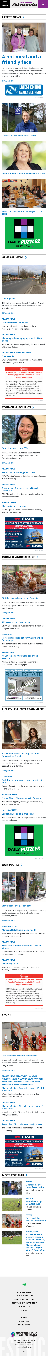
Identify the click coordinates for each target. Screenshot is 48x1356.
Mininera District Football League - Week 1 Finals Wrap (23, 1089)
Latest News (11, 17)
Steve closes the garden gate (16, 905)
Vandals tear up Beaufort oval (34, 1202)
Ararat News (8, 319)
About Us (24, 1321)
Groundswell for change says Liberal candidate (20, 489)
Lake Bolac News (31, 1081)
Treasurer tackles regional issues (18, 472)
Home (24, 1318)
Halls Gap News (10, 810)
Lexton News (8, 618)
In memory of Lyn (10, 963)
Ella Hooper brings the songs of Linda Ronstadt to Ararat (20, 754)
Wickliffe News (15, 1081)
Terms (29, 1347)
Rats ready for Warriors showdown (19, 1055)
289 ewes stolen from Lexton (16, 622)
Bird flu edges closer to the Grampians (21, 598)
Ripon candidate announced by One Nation (23, 173)
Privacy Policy (21, 1347)
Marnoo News (9, 502)
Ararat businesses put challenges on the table (22, 212)
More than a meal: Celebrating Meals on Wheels (21, 946)
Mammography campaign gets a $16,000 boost (22, 339)
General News (13, 257)
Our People (10, 865)
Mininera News (27, 1084)
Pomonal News (9, 794)
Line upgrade (8, 298)
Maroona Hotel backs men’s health (19, 930)
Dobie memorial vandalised (15, 322)
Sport (6, 1014)
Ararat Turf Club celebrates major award (22, 1124)
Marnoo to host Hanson (14, 506)
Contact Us (24, 1325)
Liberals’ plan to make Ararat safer (19, 135)
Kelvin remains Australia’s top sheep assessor (20, 657)
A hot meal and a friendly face (21, 59)
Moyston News (9, 1079)
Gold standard (9, 356)
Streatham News (10, 1084)
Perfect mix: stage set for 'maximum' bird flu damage (22, 639)
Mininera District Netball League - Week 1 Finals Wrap (22, 1107)
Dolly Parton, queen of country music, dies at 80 (23, 781)
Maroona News (9, 926)
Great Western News (26, 1076)
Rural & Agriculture (18, 557)
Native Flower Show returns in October (21, 798)
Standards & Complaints (24, 1345)
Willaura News (23, 352)
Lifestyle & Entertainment (23, 709)
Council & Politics (16, 407)
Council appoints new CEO (15, 448)
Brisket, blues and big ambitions (18, 813)
